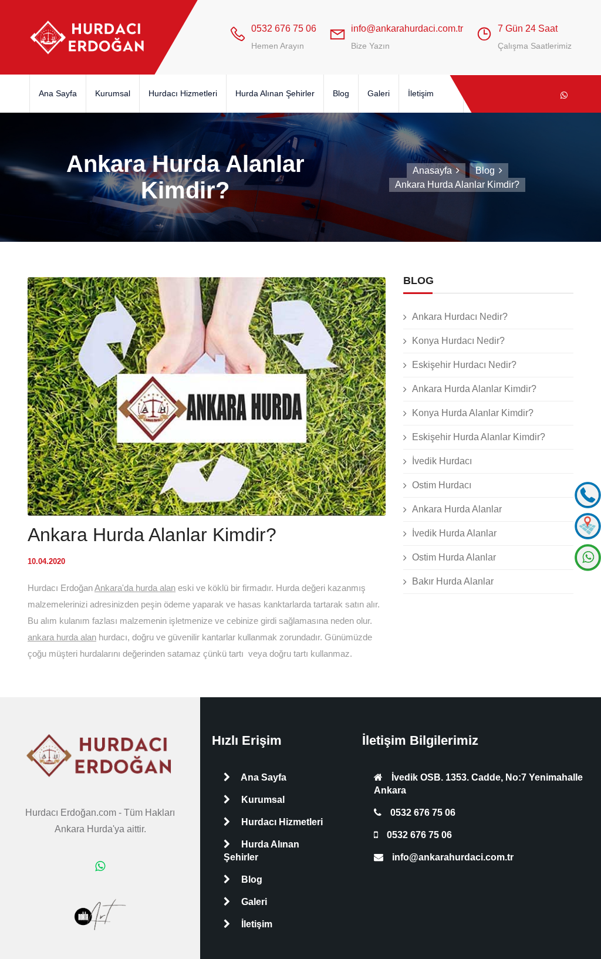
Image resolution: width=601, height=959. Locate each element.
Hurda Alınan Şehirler (275, 93)
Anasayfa (432, 170)
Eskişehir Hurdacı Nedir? (464, 365)
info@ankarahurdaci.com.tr (407, 28)
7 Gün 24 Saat (528, 28)
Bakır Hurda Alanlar (453, 581)
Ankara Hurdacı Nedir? (460, 317)
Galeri (378, 93)
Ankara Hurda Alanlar (457, 509)
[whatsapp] (564, 95)
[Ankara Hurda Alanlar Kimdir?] (88, 37)
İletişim (421, 93)
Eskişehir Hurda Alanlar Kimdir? (478, 437)
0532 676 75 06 (283, 28)
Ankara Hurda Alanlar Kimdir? (474, 389)
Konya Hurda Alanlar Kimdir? (473, 413)
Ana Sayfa (58, 93)
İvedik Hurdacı (442, 461)
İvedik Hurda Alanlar (454, 533)
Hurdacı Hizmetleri (182, 93)
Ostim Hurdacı (441, 485)
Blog (341, 93)
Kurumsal (112, 93)
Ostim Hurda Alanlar (454, 557)
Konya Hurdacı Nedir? (458, 341)
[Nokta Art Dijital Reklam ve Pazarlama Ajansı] (100, 914)
